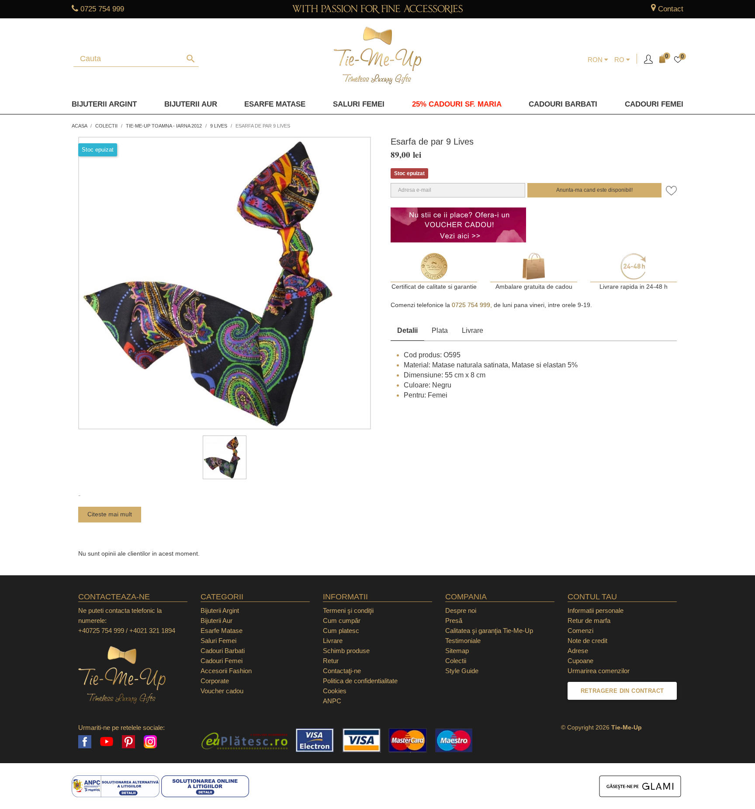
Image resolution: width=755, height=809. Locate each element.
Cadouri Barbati (563, 104)
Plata (440, 330)
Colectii (455, 660)
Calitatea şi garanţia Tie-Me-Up (489, 630)
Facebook (84, 741)
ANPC (332, 701)
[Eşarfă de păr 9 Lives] (224, 457)
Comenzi (580, 630)
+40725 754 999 (101, 630)
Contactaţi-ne (342, 670)
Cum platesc (341, 630)
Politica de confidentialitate (360, 681)
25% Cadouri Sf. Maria (457, 104)
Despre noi (460, 610)
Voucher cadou (222, 691)
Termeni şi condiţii (348, 610)
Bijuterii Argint (104, 104)
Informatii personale (595, 610)
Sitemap (457, 650)
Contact (670, 9)
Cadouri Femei (654, 104)
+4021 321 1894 (152, 630)
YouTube (106, 742)
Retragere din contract (622, 691)
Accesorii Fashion (226, 670)
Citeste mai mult (109, 514)
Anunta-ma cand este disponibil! (594, 190)
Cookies (334, 691)
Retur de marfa (589, 620)
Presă (453, 620)
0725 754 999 (102, 9)
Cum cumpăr (341, 620)
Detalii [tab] (407, 330)
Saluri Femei (358, 104)
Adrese (578, 650)
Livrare (472, 330)
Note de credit (587, 640)
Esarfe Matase (274, 104)
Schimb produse (346, 650)
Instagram (150, 741)
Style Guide (461, 670)
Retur (331, 660)
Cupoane (580, 660)
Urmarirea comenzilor (599, 670)
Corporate (215, 681)
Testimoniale (463, 640)
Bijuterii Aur (190, 104)
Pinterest (128, 741)
